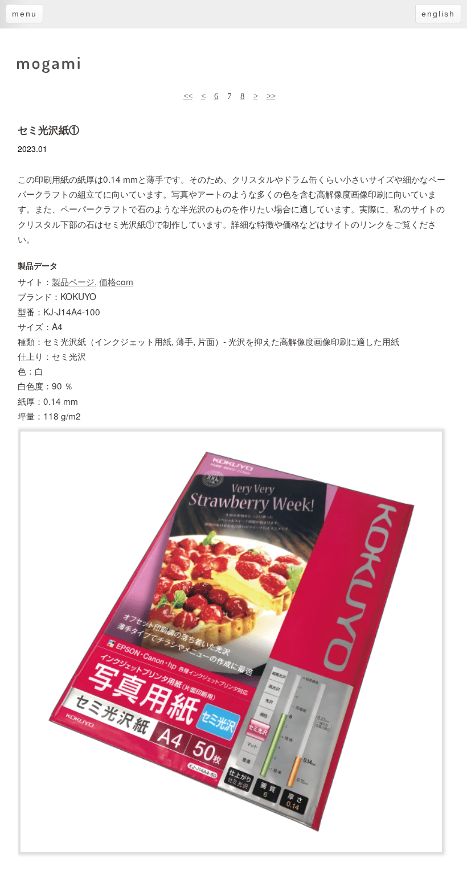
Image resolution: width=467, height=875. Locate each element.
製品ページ (73, 281)
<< (187, 96)
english (438, 13)
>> (271, 96)
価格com (116, 281)
